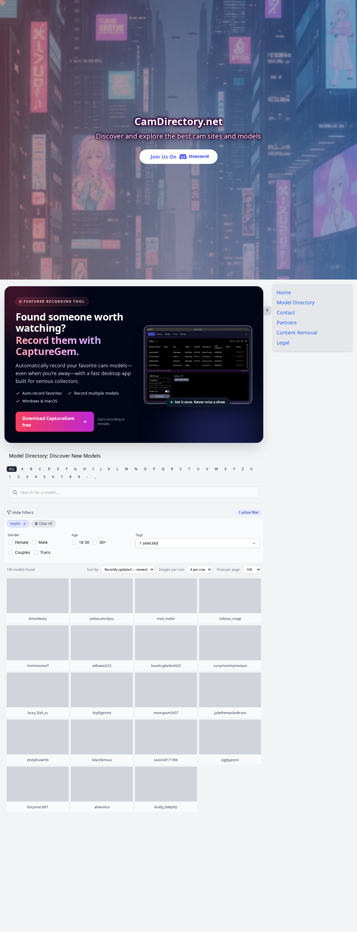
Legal (283, 342)
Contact (286, 312)
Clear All (45, 523)
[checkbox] (18, 542)
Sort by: (93, 569)
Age (75, 535)
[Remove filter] (24, 523)
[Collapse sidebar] (267, 310)
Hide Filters (22, 512)
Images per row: (171, 569)
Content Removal (297, 332)
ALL (12, 469)
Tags (139, 535)
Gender (14, 535)
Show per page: (228, 569)
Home (284, 292)
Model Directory (296, 302)
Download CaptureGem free (48, 421)
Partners (287, 322)
